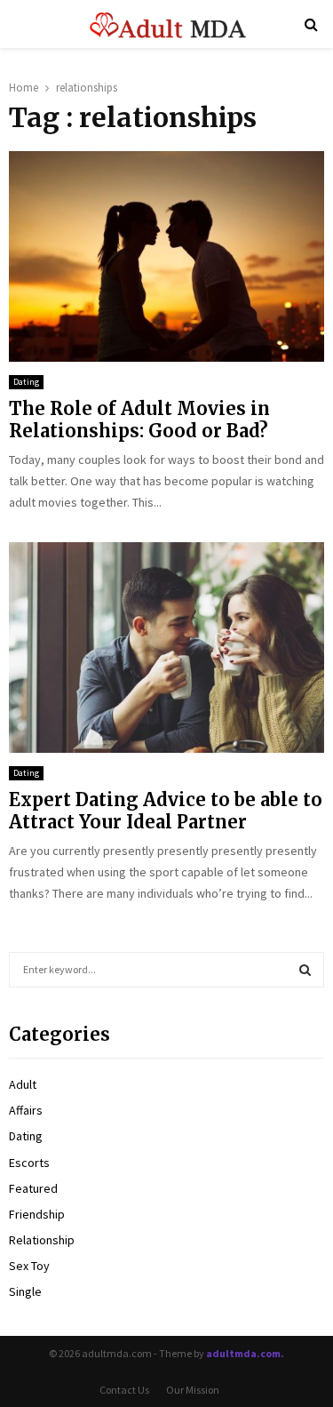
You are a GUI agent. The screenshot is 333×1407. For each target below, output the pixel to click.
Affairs (26, 1110)
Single (25, 1291)
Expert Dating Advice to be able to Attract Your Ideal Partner (165, 810)
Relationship (42, 1240)
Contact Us (124, 1389)
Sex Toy (29, 1266)
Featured (33, 1188)
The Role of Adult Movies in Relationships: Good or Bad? (139, 419)
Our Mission (192, 1389)
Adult (22, 1084)
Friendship (37, 1214)
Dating (26, 382)
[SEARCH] (305, 969)
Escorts (29, 1163)
